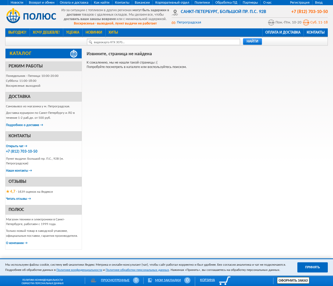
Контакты (122, 3)
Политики (202, 3)
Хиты (113, 33)
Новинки (94, 33)
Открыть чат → (16, 146)
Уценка (72, 33)
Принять (312, 267)
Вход (319, 3)
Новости (17, 3)
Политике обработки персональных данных (137, 270)
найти (252, 41)
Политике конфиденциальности (79, 270)
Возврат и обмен (41, 3)
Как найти (102, 3)
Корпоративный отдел (172, 3)
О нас (267, 3)
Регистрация (300, 3)
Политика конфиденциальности (42, 280)
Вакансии (142, 3)
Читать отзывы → (18, 199)
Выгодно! (17, 33)
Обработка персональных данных (42, 283)
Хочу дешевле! (46, 33)
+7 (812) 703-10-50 (21, 152)
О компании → (17, 243)
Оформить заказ (293, 281)
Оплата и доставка (74, 3)
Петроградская (189, 22)
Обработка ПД (226, 3)
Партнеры (250, 3)
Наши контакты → (19, 170)
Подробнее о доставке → (24, 125)
